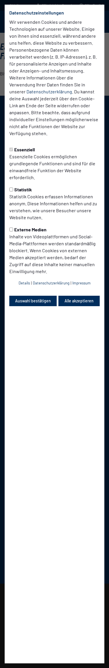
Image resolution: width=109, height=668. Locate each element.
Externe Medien (30, 229)
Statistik (23, 189)
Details (24, 283)
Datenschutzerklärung (49, 91)
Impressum (81, 283)
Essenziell (24, 149)
